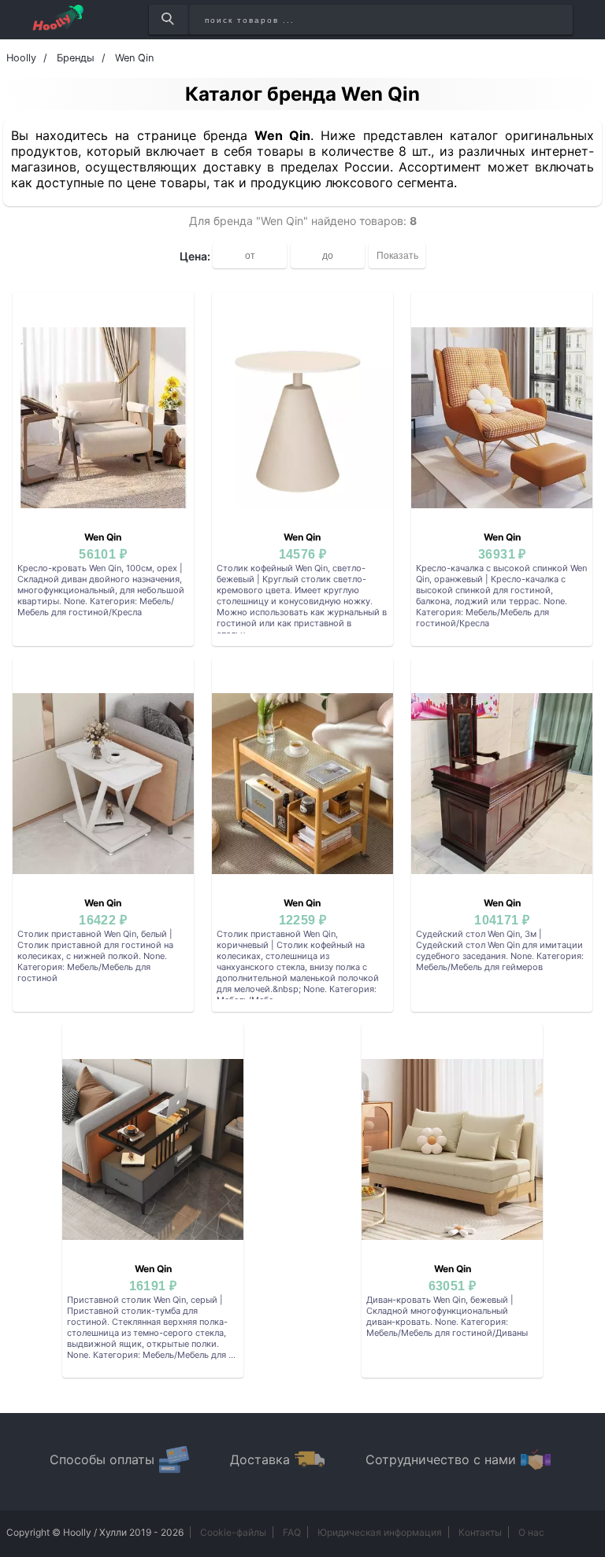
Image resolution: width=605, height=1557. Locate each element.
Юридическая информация (379, 1532)
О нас (531, 1532)
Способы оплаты (102, 1459)
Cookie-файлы (233, 1532)
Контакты (480, 1532)
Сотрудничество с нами (441, 1459)
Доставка (260, 1459)
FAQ (292, 1532)
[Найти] (168, 20)
